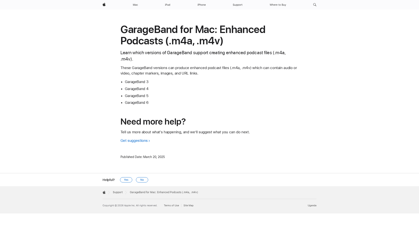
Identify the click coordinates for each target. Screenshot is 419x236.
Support (118, 192)
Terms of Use (171, 205)
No (142, 179)
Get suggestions (134, 140)
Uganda (312, 205)
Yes (126, 179)
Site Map (189, 205)
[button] (314, 5)
